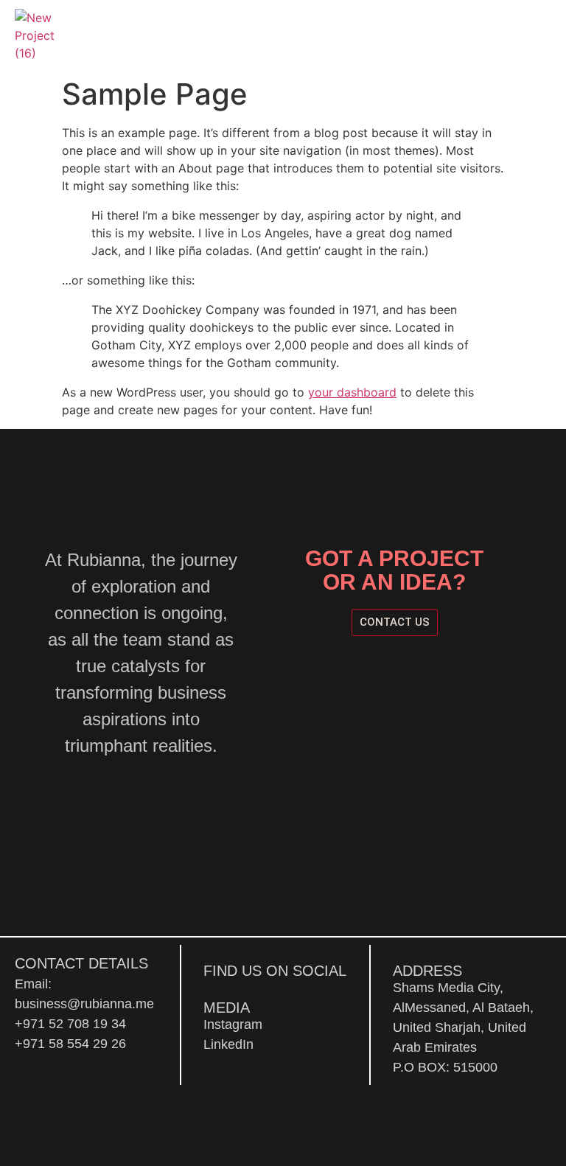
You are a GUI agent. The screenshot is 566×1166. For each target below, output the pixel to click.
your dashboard (352, 392)
